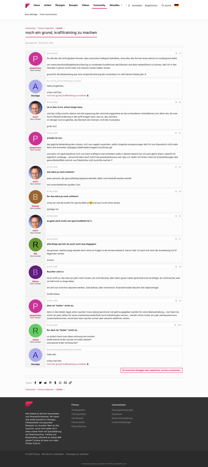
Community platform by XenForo (104, 464)
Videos (85, 5)
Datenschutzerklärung (122, 418)
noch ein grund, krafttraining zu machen (66, 95)
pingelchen (32, 43)
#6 (180, 216)
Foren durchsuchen (48, 14)
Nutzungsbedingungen (122, 410)
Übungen (60, 5)
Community (99, 5)
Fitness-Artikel (78, 422)
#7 (180, 239)
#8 (180, 267)
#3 (180, 133)
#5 (180, 191)
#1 (180, 53)
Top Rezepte (77, 418)
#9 (180, 301)
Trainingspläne (78, 410)
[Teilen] (176, 53)
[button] (121, 5)
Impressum (117, 414)
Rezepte (73, 5)
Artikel (47, 5)
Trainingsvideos (78, 414)
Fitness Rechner (78, 426)
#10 (179, 325)
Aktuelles (114, 5)
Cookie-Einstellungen (121, 422)
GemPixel (84, 454)
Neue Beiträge (31, 14)
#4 (180, 167)
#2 (180, 102)
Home (37, 5)
